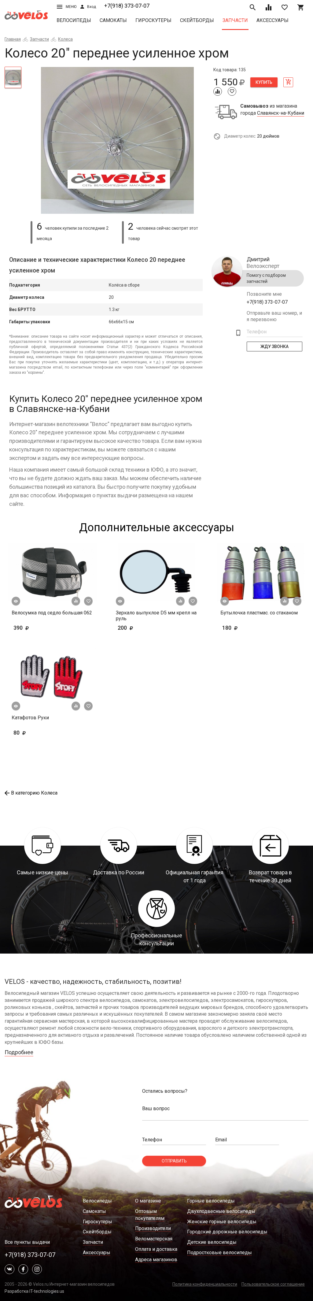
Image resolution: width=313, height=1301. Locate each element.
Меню (71, 7)
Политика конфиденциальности (204, 1284)
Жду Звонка (274, 346)
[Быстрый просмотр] (16, 601)
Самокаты (113, 20)
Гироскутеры (153, 20)
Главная (13, 39)
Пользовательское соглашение (273, 1284)
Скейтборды (197, 20)
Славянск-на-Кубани (280, 113)
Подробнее (19, 1052)
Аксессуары (272, 20)
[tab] (13, 77)
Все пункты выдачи (27, 1242)
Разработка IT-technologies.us (34, 1291)
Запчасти (235, 20)
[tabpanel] (117, 140)
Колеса (65, 39)
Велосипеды (74, 20)
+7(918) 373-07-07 (126, 5)
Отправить (174, 1160)
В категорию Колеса (34, 793)
